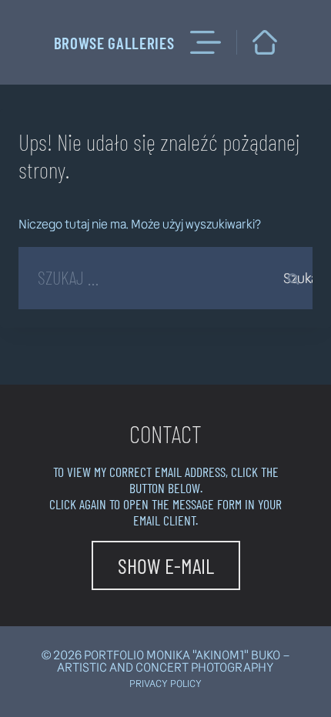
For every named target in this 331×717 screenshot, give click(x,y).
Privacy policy (165, 683)
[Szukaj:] (165, 280)
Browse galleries (114, 42)
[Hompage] (264, 42)
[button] (166, 565)
